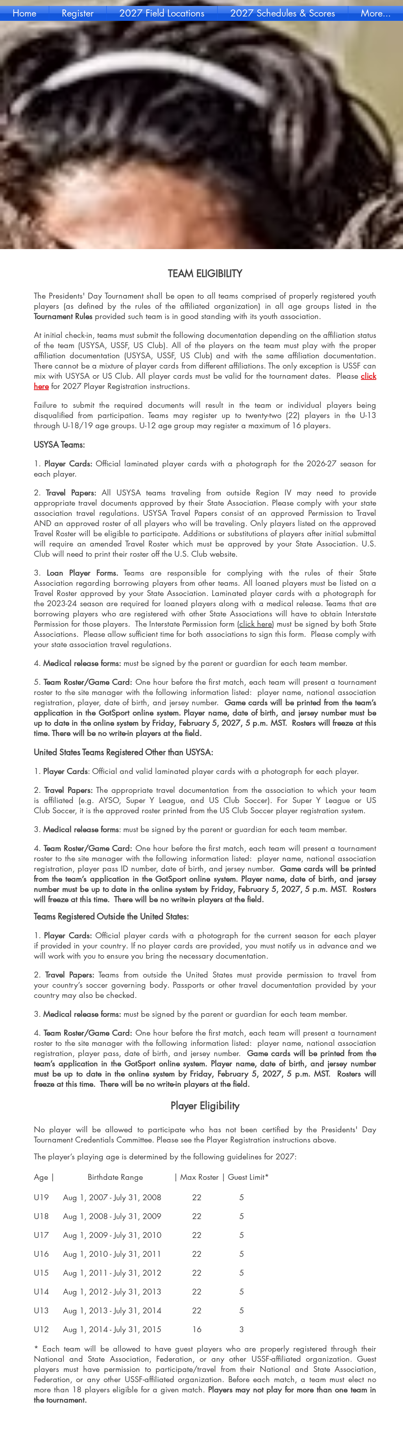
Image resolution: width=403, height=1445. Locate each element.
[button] (77, 13)
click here (255, 624)
